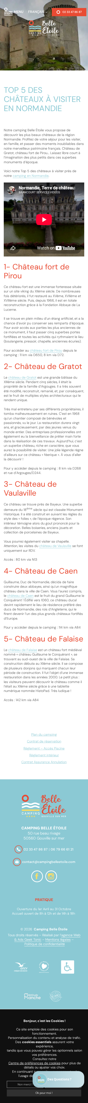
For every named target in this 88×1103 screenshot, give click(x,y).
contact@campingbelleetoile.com (48, 861)
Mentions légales (58, 939)
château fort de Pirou (46, 350)
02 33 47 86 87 (72, 12)
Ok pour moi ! (44, 1093)
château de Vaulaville (55, 546)
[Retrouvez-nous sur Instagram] (51, 876)
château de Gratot (22, 377)
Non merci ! (25, 1084)
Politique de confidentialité (44, 944)
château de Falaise (22, 650)
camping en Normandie (31, 176)
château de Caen (20, 596)
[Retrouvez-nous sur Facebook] (37, 876)
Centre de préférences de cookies (34, 1063)
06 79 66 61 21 (62, 849)
